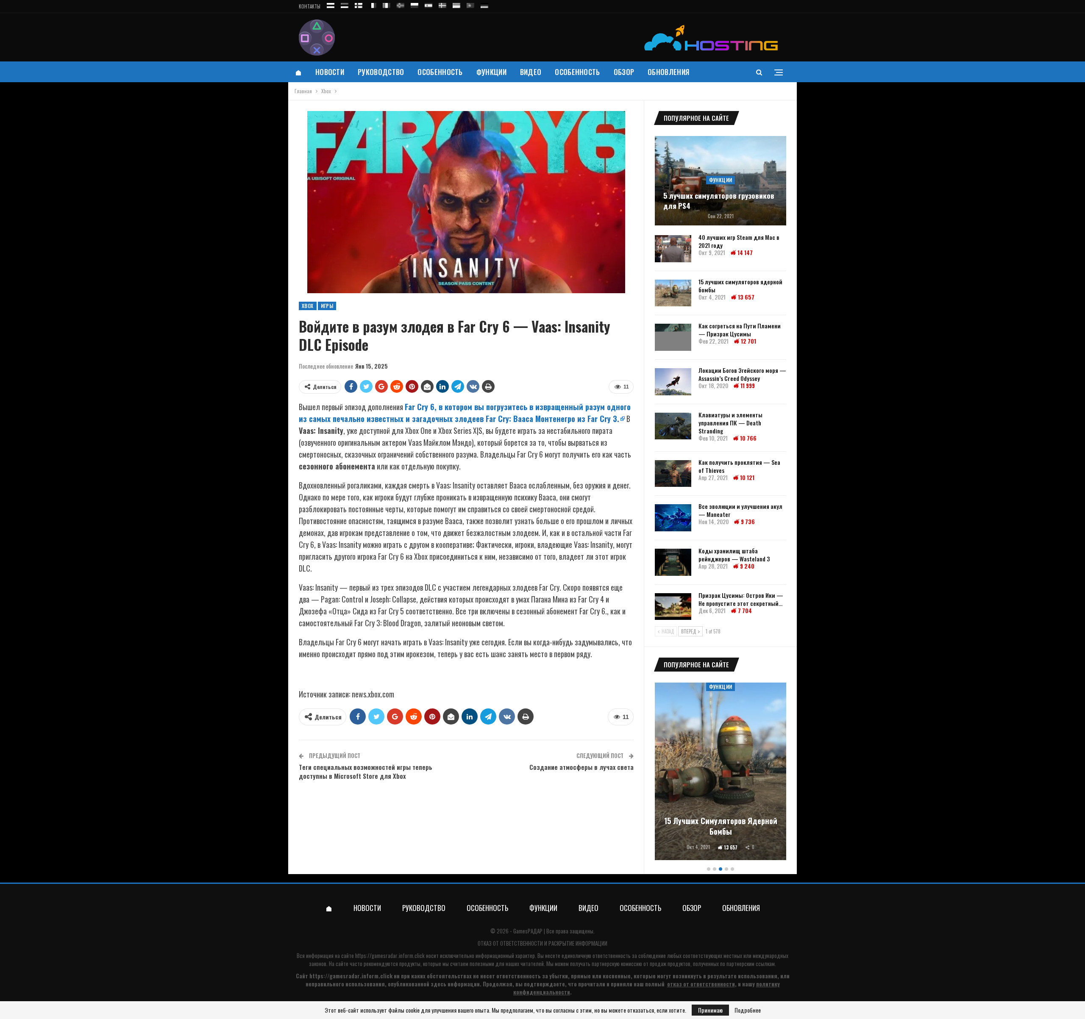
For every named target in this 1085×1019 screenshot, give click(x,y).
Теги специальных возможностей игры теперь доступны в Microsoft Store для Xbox (365, 771)
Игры (327, 305)
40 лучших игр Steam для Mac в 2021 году (738, 241)
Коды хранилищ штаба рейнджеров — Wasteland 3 (734, 554)
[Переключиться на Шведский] (442, 4)
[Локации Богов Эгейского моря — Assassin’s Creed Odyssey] (673, 381)
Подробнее (747, 1010)
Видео (531, 72)
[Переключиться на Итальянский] (386, 4)
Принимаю (710, 1009)
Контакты (309, 6)
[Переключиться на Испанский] (428, 4)
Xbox (308, 305)
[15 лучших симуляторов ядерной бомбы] (673, 293)
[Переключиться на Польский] (414, 4)
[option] (720, 773)
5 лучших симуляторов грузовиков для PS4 (718, 201)
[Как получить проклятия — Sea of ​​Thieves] (673, 473)
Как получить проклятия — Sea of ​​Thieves (739, 466)
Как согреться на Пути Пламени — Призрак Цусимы (739, 329)
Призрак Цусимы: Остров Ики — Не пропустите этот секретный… (740, 599)
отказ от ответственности (701, 984)
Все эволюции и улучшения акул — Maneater (740, 510)
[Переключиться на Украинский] (456, 4)
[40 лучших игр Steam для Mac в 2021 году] (673, 248)
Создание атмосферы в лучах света (581, 767)
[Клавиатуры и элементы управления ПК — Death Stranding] (673, 426)
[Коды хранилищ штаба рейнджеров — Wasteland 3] (673, 562)
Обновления (668, 72)
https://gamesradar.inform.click (390, 955)
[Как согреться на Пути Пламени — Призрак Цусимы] (673, 337)
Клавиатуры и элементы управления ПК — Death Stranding (730, 422)
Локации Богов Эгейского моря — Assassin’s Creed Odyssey (742, 374)
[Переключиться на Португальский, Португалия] (470, 4)
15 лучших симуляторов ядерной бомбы (740, 285)
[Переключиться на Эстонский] (344, 4)
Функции (491, 72)
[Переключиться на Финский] (358, 4)
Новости (329, 72)
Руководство (381, 72)
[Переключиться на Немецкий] (484, 4)
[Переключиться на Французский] (372, 4)
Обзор (624, 72)
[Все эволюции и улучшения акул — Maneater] (673, 517)
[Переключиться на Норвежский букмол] (400, 4)
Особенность (439, 72)
